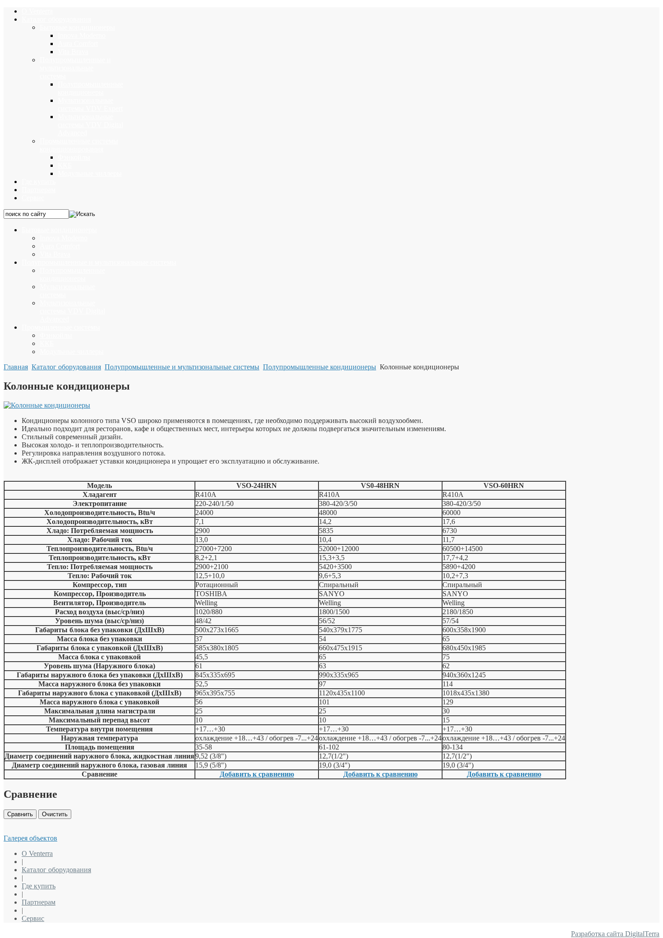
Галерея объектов (30, 838)
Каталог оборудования (66, 367)
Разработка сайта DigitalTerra (615, 934)
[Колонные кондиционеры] (47, 405)
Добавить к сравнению (257, 774)
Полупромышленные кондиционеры (319, 367)
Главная (16, 367)
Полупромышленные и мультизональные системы (182, 367)
